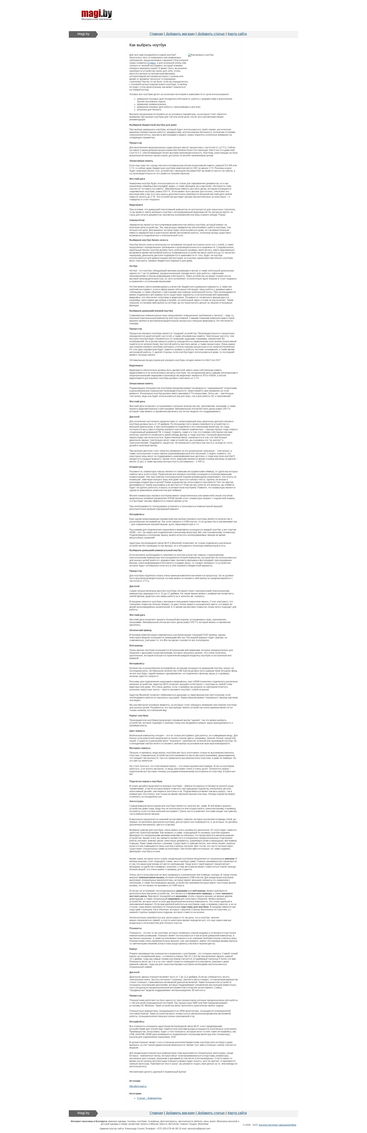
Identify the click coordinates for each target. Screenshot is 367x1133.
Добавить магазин (180, 34)
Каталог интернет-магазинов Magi (277, 1125)
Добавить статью (211, 34)
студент (151, 63)
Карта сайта (237, 34)
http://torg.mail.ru (138, 1086)
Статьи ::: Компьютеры (149, 1098)
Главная (156, 34)
